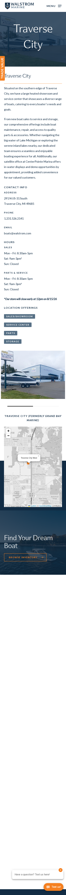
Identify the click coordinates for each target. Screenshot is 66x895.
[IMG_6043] (33, 375)
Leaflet (33, 505)
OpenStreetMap (45, 505)
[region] (33, 378)
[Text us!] (53, 888)
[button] (54, 5)
